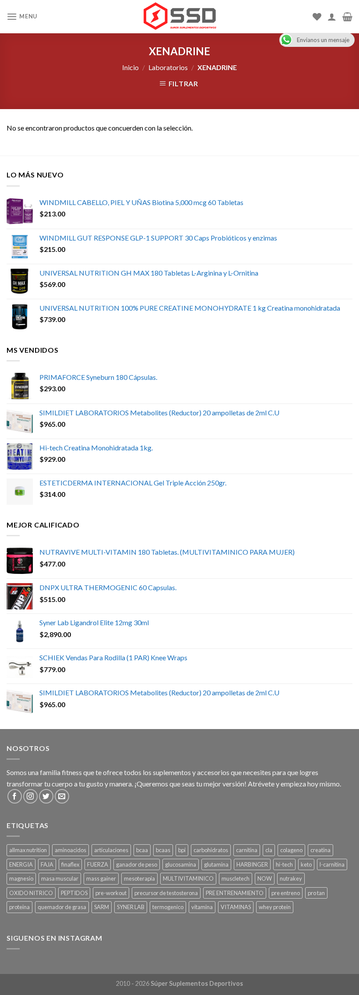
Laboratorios (168, 67)
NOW (264, 878)
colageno (291, 849)
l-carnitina (332, 864)
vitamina (202, 906)
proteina (19, 906)
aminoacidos (70, 849)
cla (268, 849)
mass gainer (101, 878)
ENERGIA (21, 864)
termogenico (167, 906)
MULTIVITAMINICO (188, 878)
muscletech (236, 878)
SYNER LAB (130, 906)
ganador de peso (136, 864)
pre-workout (111, 892)
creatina (320, 849)
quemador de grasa (62, 906)
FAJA (47, 864)
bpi (182, 849)
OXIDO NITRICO (31, 892)
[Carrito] (347, 16)
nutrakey (291, 878)
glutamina (216, 864)
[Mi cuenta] (331, 16)
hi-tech (284, 864)
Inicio (130, 67)
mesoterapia (139, 878)
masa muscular (59, 878)
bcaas (163, 849)
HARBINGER (252, 864)
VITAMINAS (236, 906)
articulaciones (111, 849)
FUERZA (97, 864)
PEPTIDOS (74, 892)
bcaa (142, 849)
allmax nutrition (28, 849)
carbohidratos (211, 849)
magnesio (21, 878)
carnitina (246, 849)
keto (306, 864)
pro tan (316, 892)
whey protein (275, 906)
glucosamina (180, 864)
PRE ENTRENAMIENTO (235, 892)
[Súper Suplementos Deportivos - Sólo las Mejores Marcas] (179, 16)
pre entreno (285, 892)
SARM (101, 906)
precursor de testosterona (166, 892)
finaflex (70, 864)
